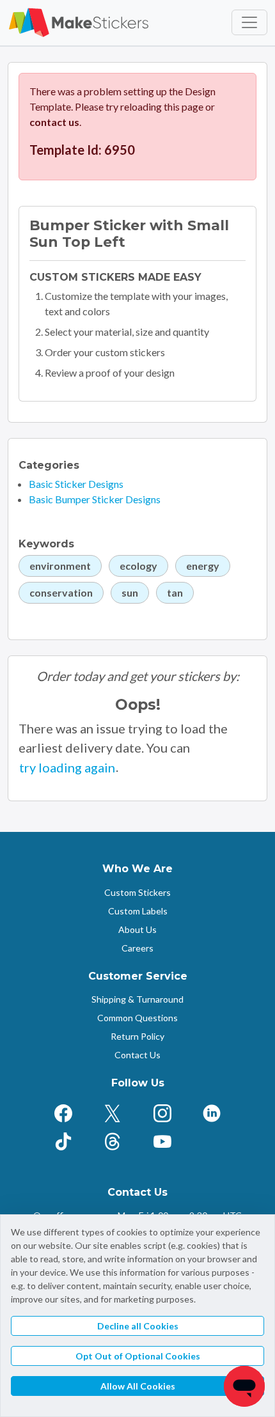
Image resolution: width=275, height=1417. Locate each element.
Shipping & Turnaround (137, 999)
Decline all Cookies (137, 1325)
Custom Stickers (137, 892)
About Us (137, 929)
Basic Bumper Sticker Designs (95, 499)
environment (60, 566)
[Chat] (244, 1386)
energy (202, 566)
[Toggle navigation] (249, 22)
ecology (138, 566)
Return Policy (137, 1036)
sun (130, 592)
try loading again (67, 767)
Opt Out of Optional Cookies (137, 1355)
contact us (54, 122)
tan (175, 592)
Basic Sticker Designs (76, 484)
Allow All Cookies (137, 1386)
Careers (137, 948)
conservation (61, 592)
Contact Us (137, 1054)
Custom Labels (138, 910)
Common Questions (137, 1017)
